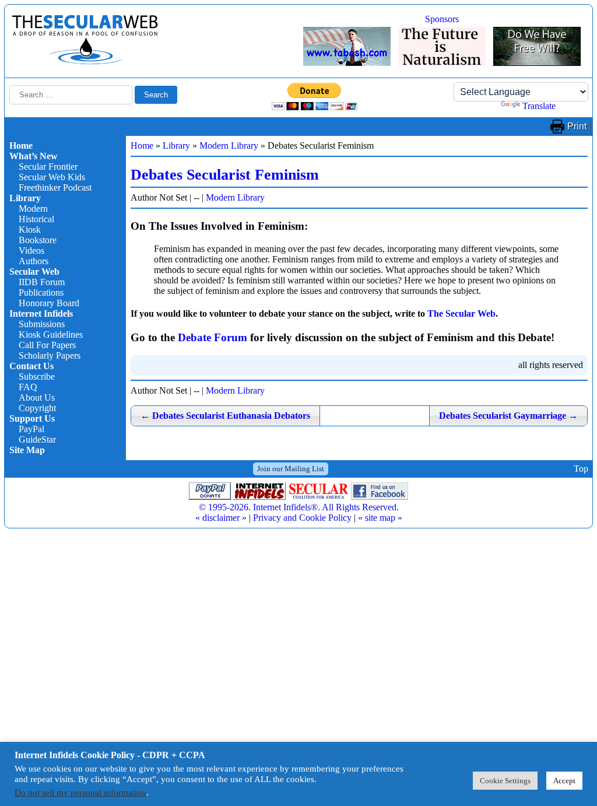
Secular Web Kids (52, 177)
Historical (36, 219)
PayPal (31, 429)
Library (25, 198)
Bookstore (38, 240)
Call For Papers (47, 345)
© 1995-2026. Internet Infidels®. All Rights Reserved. (299, 507)
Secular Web (34, 271)
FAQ (28, 387)
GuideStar (37, 439)
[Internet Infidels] (85, 61)
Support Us (32, 418)
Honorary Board (49, 303)
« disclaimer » (221, 518)
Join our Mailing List (290, 468)
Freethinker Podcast (55, 187)
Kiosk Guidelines (51, 334)
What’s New (33, 156)
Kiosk (30, 229)
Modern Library (228, 145)
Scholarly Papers (49, 355)
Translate (539, 106)
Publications (41, 292)
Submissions (42, 324)
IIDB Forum (42, 282)
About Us (37, 397)
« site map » (380, 518)
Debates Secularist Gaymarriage (508, 415)
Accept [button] (564, 780)
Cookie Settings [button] (505, 780)
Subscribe (37, 376)
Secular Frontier (48, 166)
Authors (33, 261)
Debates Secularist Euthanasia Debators (225, 415)
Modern (33, 208)
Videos (31, 250)
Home (21, 145)
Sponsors (442, 19)
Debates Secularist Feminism (225, 174)
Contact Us (31, 366)
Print (577, 126)
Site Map (27, 450)
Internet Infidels (41, 313)
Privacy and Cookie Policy (302, 518)
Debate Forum (212, 337)
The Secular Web (461, 313)
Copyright (37, 408)
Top (581, 469)
